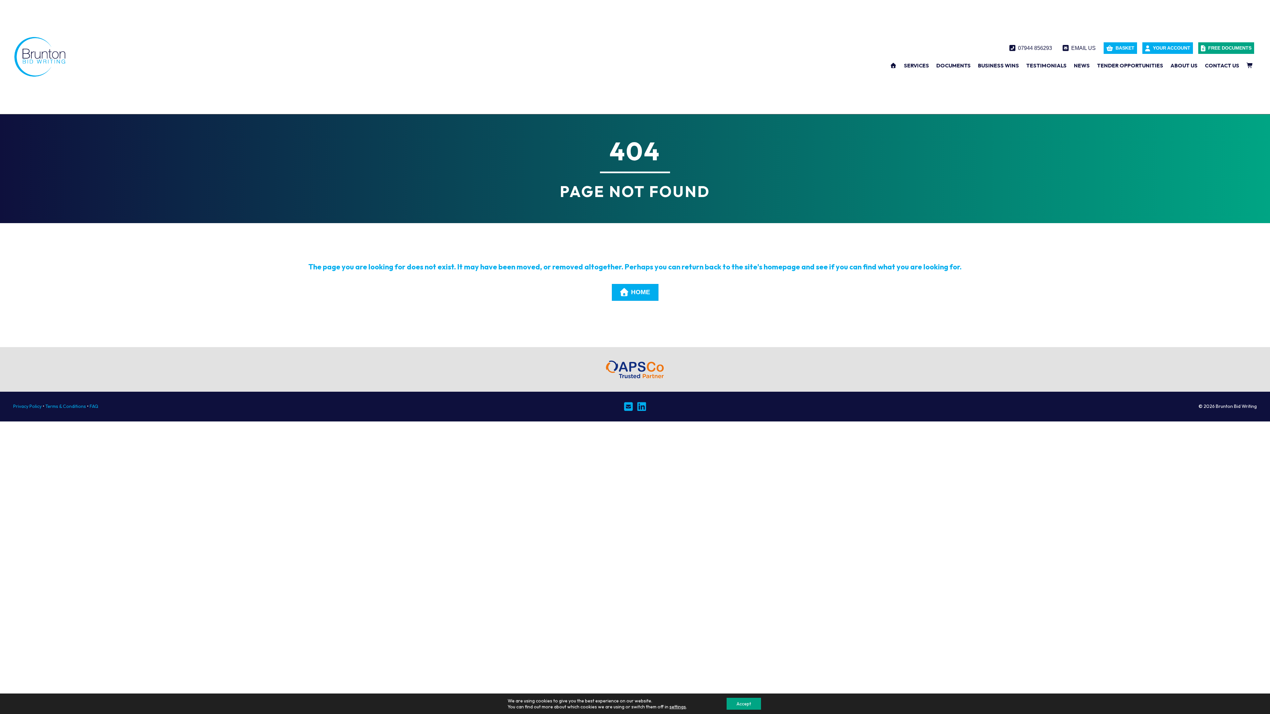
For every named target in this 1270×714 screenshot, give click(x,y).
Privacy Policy (27, 406)
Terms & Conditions (65, 406)
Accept (744, 704)
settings (677, 707)
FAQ (94, 406)
